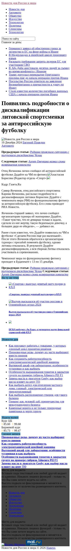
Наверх (51, 547)
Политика (15, 25)
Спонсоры (15, 28)
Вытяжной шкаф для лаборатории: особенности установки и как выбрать (38, 367)
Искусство (15, 19)
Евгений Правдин (34, 142)
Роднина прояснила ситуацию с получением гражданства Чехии (35, 153)
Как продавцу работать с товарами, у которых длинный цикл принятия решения (37, 347)
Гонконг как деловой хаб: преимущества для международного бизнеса (36, 403)
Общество (15, 15)
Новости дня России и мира (18, 3)
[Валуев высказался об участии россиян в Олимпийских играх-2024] (39, 304)
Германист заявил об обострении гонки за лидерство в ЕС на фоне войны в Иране (35, 50)
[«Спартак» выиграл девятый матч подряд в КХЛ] (39, 287)
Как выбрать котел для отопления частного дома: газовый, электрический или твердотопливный (35, 388)
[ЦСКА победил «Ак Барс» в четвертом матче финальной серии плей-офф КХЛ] (10, 322)
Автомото (15, 12)
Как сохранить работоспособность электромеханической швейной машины (34, 360)
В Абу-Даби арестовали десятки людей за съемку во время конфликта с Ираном (39, 70)
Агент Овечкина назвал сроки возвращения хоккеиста (34, 274)
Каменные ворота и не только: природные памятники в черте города (35, 409)
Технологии (16, 22)
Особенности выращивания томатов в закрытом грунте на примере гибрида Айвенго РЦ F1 (39, 373)
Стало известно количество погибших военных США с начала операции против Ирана (38, 92)
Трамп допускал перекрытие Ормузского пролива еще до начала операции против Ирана (38, 76)
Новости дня (17, 9)
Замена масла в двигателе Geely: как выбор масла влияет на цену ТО (35, 380)
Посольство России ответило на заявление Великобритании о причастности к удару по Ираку (36, 84)
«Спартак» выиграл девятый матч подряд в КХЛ (35, 294)
